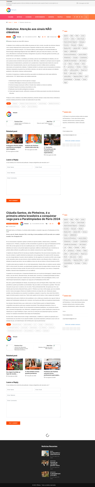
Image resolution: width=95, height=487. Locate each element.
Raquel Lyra (84, 70)
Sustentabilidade (68, 79)
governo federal (82, 54)
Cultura (72, 38)
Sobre (64, 127)
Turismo (68, 17)
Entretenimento (40, 17)
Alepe (71, 35)
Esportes (51, 17)
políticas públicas (74, 70)
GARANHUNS (73, 51)
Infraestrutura (67, 57)
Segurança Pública (78, 76)
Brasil (77, 35)
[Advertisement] (76, 99)
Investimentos (83, 57)
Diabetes (15, 103)
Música (70, 63)
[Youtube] (78, 145)
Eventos (39, 143)
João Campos (82, 60)
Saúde (15, 22)
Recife (65, 73)
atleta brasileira (27, 324)
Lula (65, 63)
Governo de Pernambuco (70, 54)
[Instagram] (75, 145)
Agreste (66, 35)
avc (35, 324)
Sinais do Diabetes (32, 106)
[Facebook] (64, 145)
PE (64, 67)
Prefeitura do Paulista (46, 367)
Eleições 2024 (67, 48)
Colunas (10, 17)
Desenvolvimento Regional (70, 42)
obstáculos (51, 327)
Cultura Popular (80, 38)
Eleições (81, 45)
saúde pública (67, 76)
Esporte (9, 223)
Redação (19, 36)
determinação (33, 327)
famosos (85, 48)
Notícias (19, 17)
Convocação (24, 327)
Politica (85, 67)
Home (9, 22)
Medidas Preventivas (54, 103)
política (65, 70)
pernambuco (71, 67)
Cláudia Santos (49, 324)
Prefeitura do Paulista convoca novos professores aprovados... (47, 373)
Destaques (82, 42)
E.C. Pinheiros (43, 327)
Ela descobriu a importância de (55, 453)
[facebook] (74, 17)
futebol (65, 51)
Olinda (83, 63)
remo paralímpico (28, 330)
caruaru (83, 35)
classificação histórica (13, 327)
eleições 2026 (76, 48)
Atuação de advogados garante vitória (55, 464)
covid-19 (66, 38)
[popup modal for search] (86, 17)
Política (60, 17)
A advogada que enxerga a (55, 474)
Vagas (65, 82)
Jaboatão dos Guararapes (70, 60)
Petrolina (79, 67)
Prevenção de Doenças (13, 106)
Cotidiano (20, 141)
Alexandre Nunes (17, 324)
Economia (29, 17)
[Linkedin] (81, 17)
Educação (73, 45)
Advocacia (53, 460)
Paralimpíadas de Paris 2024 (15, 330)
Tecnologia (77, 79)
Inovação (75, 57)
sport (86, 76)
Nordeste (77, 63)
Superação (46, 330)
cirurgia (40, 324)
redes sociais (73, 73)
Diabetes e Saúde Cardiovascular (28, 103)
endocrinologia (42, 103)
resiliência (38, 330)
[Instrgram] (79, 17)
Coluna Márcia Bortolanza (28, 367)
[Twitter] (77, 17)
